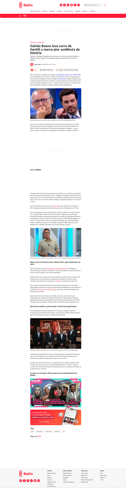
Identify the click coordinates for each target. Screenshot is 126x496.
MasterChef (57, 431)
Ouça (35, 70)
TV (25, 15)
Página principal (67, 473)
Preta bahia (50, 484)
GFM (101, 473)
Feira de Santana (67, 475)
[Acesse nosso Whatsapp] (78, 5)
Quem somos (84, 473)
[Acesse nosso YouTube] (71, 5)
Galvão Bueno (62, 79)
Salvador (52, 11)
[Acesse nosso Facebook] (64, 5)
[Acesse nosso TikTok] (75, 5)
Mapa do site (84, 482)
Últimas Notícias (35, 11)
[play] (55, 393)
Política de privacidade (87, 480)
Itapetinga (65, 477)
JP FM (101, 480)
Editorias (49, 471)
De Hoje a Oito (68, 11)
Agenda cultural (51, 482)
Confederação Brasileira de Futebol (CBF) (68, 75)
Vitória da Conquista (68, 482)
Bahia (48, 475)
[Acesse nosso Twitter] (68, 5)
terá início (58, 281)
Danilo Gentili (56, 206)
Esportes (84, 11)
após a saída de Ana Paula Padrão (56, 268)
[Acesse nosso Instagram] (61, 5)
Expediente (84, 475)
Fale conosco (84, 477)
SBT (64, 431)
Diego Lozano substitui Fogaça (47, 289)
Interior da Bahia (67, 471)
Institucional (84, 471)
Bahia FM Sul (103, 475)
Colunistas (93, 11)
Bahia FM (102, 477)
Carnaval (44, 11)
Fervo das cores (51, 486)
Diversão (59, 11)
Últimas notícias (51, 473)
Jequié (65, 480)
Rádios (102, 471)
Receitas (77, 11)
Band (32, 431)
